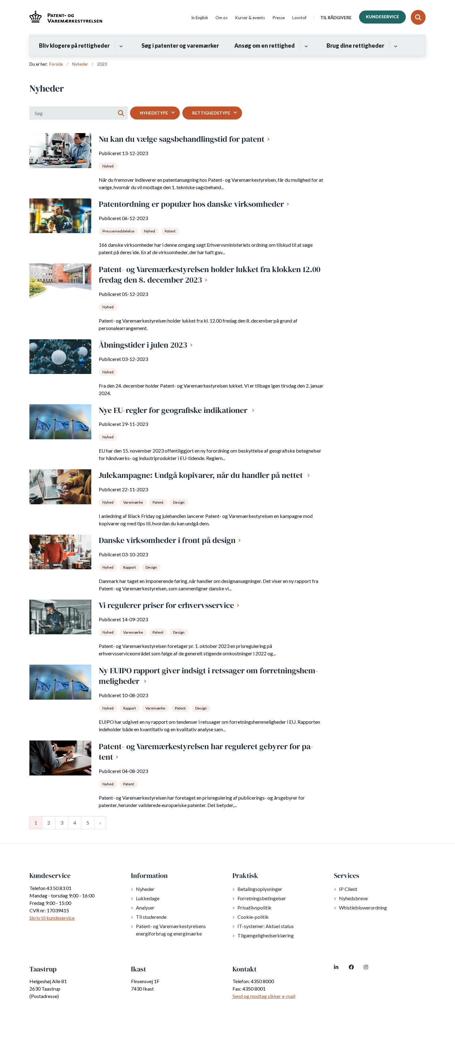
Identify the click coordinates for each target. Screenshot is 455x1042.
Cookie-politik (253, 917)
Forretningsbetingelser (261, 898)
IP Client (348, 889)
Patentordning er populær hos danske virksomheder (191, 204)
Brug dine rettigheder (355, 45)
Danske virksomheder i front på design (167, 540)
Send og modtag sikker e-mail (263, 996)
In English (199, 18)
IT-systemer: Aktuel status (265, 926)
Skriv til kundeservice (52, 918)
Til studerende (151, 917)
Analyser (145, 907)
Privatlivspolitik (254, 907)
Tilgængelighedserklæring (265, 935)
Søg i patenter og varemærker (180, 45)
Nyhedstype (154, 113)
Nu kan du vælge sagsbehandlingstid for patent (181, 139)
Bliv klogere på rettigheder (74, 45)
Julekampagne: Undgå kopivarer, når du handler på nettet (202, 475)
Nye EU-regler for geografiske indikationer (174, 410)
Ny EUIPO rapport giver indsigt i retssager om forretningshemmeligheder (208, 676)
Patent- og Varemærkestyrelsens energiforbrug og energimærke (171, 929)
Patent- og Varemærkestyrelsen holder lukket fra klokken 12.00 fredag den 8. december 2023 (209, 275)
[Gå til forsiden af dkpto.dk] (65, 17)
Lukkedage (147, 898)
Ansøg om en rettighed (264, 45)
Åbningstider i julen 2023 (143, 344)
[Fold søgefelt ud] (418, 17)
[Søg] (121, 112)
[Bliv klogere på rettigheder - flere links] (120, 45)
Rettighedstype (211, 113)
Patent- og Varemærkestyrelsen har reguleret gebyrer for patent (206, 752)
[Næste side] (100, 822)
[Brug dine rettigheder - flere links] (395, 45)
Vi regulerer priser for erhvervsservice (166, 605)
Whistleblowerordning (363, 907)
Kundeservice (382, 16)
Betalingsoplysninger (259, 889)
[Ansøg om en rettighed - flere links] (305, 45)
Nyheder (145, 889)
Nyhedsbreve (353, 898)
